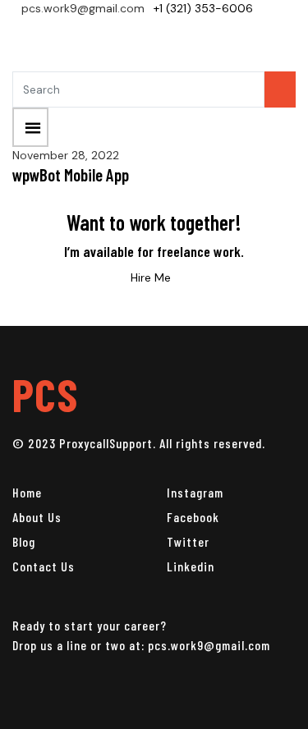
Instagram (195, 492)
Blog (23, 541)
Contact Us (43, 566)
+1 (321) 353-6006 (203, 8)
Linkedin (190, 566)
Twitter (188, 541)
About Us (37, 517)
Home (27, 492)
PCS (45, 393)
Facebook (193, 517)
